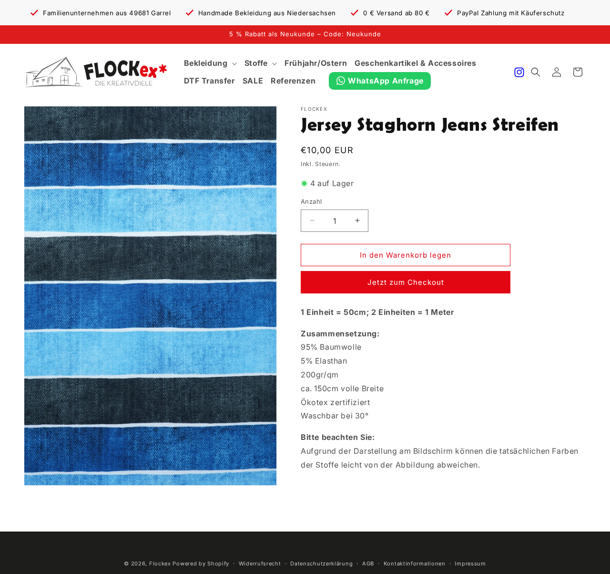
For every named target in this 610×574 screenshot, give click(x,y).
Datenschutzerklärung (321, 563)
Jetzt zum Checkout (405, 282)
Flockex (160, 563)
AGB (368, 563)
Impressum (470, 563)
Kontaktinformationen (415, 563)
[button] (210, 63)
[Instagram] (519, 72)
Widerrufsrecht (260, 563)
